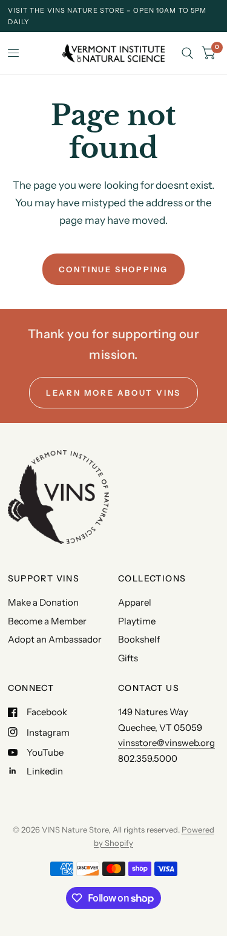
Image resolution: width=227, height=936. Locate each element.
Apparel (134, 602)
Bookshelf (139, 639)
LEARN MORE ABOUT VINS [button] (113, 393)
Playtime (137, 621)
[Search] (187, 53)
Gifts (128, 658)
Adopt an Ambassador (55, 639)
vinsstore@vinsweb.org (166, 742)
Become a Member (47, 621)
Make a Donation (43, 602)
